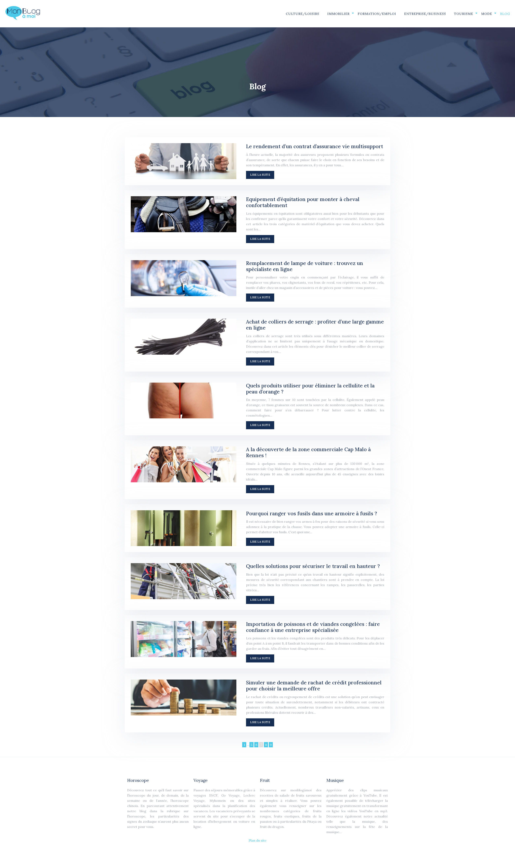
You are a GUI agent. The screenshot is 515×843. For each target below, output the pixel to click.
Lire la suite (260, 175)
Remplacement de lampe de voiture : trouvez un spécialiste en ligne (304, 266)
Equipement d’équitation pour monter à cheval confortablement (302, 202)
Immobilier (338, 14)
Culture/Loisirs (302, 14)
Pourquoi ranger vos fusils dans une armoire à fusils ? (311, 513)
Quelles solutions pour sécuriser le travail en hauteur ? (313, 566)
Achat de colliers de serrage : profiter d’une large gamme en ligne (315, 324)
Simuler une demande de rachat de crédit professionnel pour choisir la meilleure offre (314, 685)
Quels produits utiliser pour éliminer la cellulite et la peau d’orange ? (310, 388)
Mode (486, 14)
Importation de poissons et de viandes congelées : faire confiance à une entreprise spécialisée (313, 627)
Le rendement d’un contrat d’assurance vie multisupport (314, 146)
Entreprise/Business (425, 14)
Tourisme (463, 14)
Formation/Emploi (377, 14)
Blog (505, 14)
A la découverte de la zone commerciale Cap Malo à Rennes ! (308, 452)
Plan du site (257, 840)
